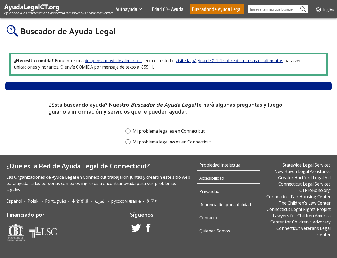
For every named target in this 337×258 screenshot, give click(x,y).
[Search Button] (303, 9)
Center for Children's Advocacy (300, 222)
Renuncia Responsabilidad (225, 204)
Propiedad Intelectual (220, 165)
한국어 (152, 201)
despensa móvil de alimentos (113, 61)
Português (55, 201)
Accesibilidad (211, 178)
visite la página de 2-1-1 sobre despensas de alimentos (229, 61)
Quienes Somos (214, 231)
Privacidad (209, 191)
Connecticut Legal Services (304, 184)
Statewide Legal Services (307, 165)
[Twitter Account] (136, 229)
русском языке (126, 201)
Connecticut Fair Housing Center (298, 196)
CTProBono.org (315, 190)
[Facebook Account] (148, 229)
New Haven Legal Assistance (302, 171)
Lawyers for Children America (302, 215)
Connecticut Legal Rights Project (299, 209)
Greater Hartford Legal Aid (304, 178)
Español (14, 201)
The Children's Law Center (305, 203)
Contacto (208, 218)
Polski (33, 201)
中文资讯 (80, 201)
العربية (100, 201)
